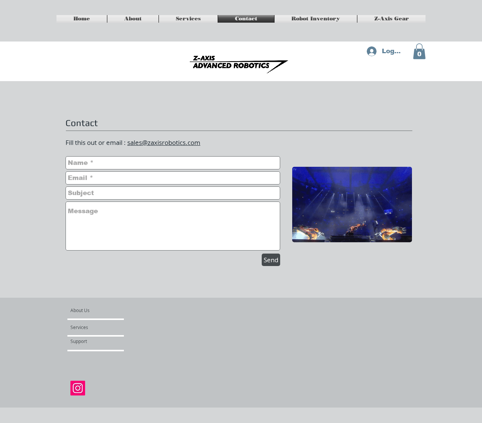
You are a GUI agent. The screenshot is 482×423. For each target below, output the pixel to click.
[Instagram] (77, 388)
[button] (419, 51)
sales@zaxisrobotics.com (163, 142)
